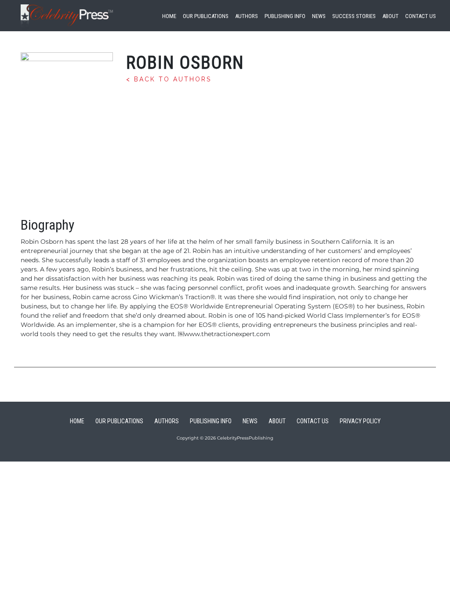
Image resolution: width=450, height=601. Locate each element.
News (319, 16)
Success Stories (354, 16)
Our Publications (206, 16)
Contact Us (420, 16)
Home (169, 16)
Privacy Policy (360, 421)
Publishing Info (285, 16)
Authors (246, 16)
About (390, 16)
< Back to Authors (168, 79)
